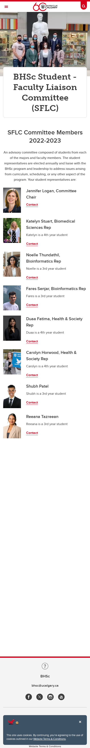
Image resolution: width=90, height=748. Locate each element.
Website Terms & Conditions (49, 739)
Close (80, 724)
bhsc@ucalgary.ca (45, 685)
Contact (32, 204)
